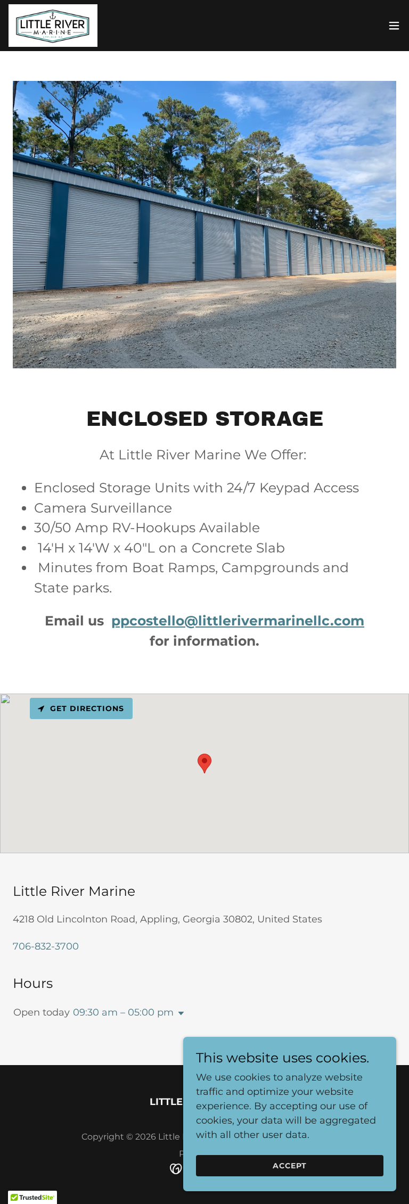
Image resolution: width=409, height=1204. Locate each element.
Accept (290, 1165)
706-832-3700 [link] (46, 946)
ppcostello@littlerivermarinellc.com (237, 621)
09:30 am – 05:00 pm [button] (123, 1012)
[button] (394, 25)
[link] (53, 25)
